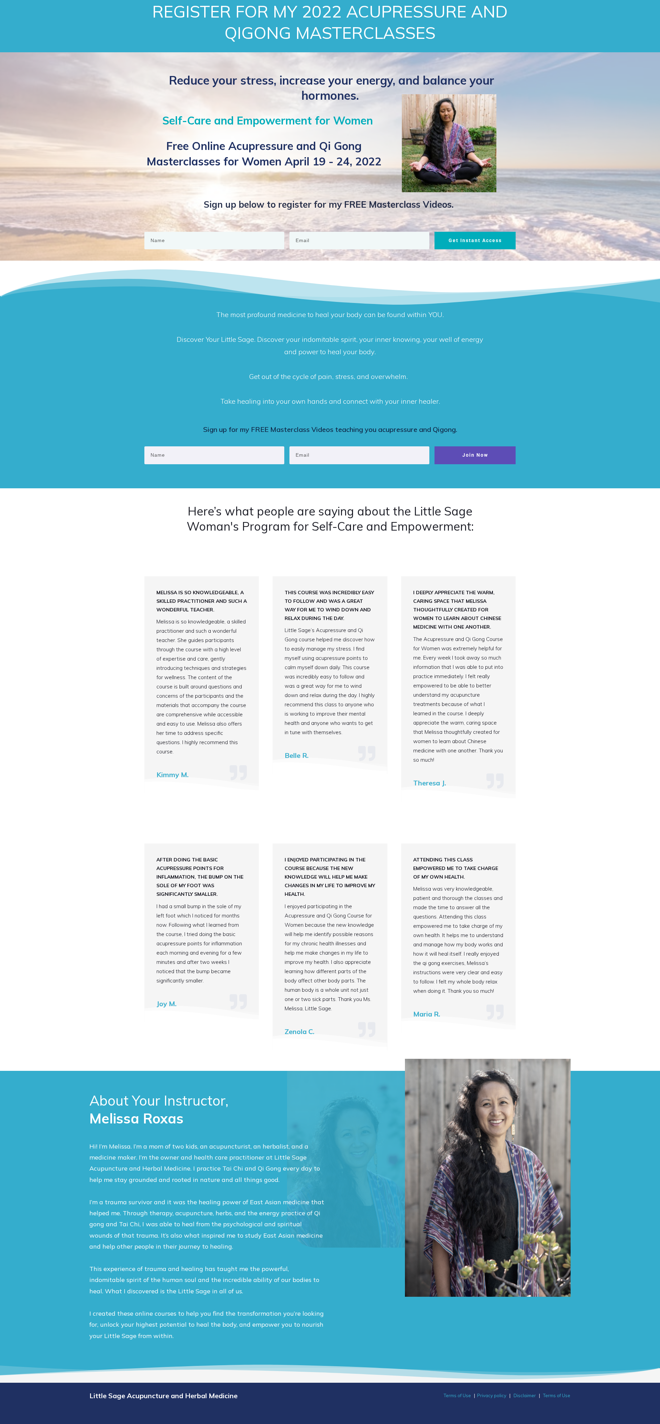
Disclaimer (525, 1395)
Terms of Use (457, 1395)
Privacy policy (491, 1395)
